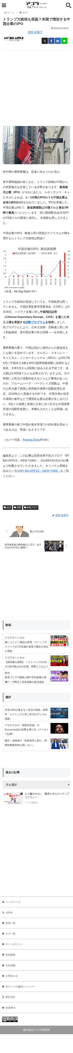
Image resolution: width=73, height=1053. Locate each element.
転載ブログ (32, 507)
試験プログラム (35, 322)
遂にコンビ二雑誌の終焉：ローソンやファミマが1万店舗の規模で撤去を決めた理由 (26, 646)
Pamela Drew (31, 439)
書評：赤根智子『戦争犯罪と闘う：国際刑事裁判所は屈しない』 (26, 742)
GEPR (9, 912)
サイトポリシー (14, 944)
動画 (8, 624)
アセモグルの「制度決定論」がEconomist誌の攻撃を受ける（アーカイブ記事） (27, 729)
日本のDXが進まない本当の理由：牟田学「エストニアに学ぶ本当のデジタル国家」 (26, 714)
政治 (7, 672)
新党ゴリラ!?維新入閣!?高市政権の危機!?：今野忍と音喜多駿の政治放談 (25, 679)
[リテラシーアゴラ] (13, 798)
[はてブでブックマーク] (58, 41)
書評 (8, 697)
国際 (19, 507)
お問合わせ (11, 975)
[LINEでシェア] (64, 41)
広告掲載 (10, 965)
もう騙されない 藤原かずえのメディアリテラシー (47, 795)
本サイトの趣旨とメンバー (20, 986)
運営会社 (10, 997)
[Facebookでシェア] (51, 41)
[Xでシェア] (45, 41)
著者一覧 (10, 923)
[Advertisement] (36, 86)
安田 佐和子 (35, 32)
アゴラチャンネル (15, 637)
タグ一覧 (10, 933)
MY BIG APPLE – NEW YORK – (40, 470)
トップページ (13, 902)
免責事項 (10, 1007)
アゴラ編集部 (31, 802)
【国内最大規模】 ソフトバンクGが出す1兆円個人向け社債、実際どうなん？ (26, 664)
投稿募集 (10, 954)
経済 (9, 507)
